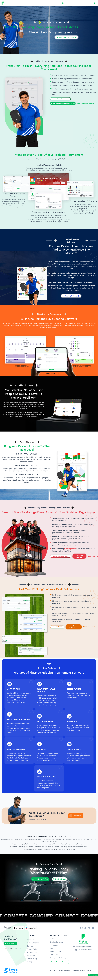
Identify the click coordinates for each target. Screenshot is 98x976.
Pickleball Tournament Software (54, 849)
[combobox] (75, 3)
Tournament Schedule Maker (35, 846)
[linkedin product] (89, 928)
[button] (20, 948)
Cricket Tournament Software (56, 846)
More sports (71, 849)
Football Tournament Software (77, 846)
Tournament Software (17, 846)
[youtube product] (93, 928)
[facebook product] (81, 928)
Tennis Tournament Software (32, 849)
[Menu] (94, 3)
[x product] (85, 928)
